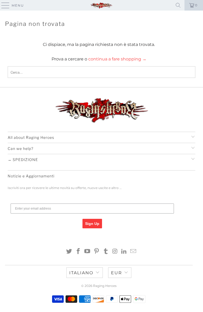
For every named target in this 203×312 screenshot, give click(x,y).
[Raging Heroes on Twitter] (69, 252)
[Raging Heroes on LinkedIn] (124, 252)
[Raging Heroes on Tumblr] (106, 252)
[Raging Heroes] (101, 5)
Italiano (81, 272)
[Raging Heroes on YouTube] (87, 252)
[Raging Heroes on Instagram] (115, 252)
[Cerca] (178, 5)
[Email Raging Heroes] (133, 252)
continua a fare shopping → (117, 59)
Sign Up (92, 223)
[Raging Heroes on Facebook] (78, 252)
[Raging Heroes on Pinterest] (97, 252)
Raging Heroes (105, 286)
